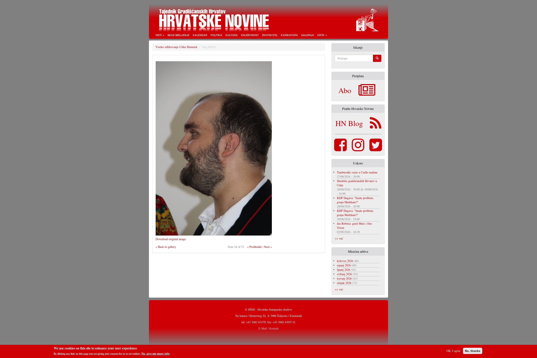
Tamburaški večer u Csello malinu (357, 172)
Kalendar (200, 35)
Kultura (231, 35)
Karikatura (289, 35)
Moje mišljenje (178, 35)
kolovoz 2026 (345, 261)
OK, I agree (453, 351)
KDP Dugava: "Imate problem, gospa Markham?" (355, 200)
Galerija (307, 35)
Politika (216, 35)
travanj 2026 (344, 278)
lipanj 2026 (343, 270)
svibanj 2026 (344, 274)
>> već (339, 238)
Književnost (250, 35)
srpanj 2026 (344, 265)
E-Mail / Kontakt (268, 328)
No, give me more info (155, 353)
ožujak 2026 (344, 283)
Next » (268, 247)
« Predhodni (254, 247)
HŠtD (321, 35)
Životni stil (270, 35)
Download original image (171, 239)
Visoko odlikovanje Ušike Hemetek (176, 47)
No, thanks (472, 351)
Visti (158, 35)
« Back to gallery (166, 247)
